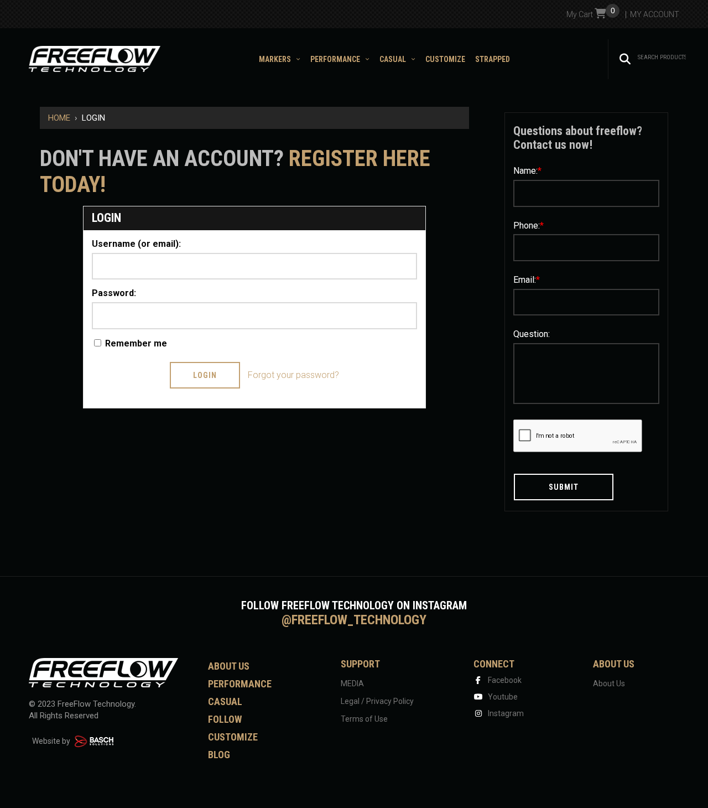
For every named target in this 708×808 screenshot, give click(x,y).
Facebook (504, 680)
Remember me (135, 343)
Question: (531, 334)
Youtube (502, 696)
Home (59, 118)
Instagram (505, 713)
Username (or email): (136, 244)
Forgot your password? (293, 375)
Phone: (528, 225)
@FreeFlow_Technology (354, 620)
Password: (114, 293)
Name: (527, 170)
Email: (526, 279)
